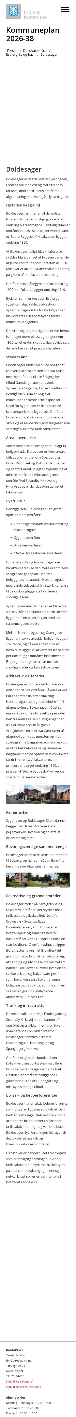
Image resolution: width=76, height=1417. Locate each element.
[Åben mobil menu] (65, 10)
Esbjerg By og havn (20, 54)
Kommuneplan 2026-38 (33, 34)
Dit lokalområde (35, 50)
